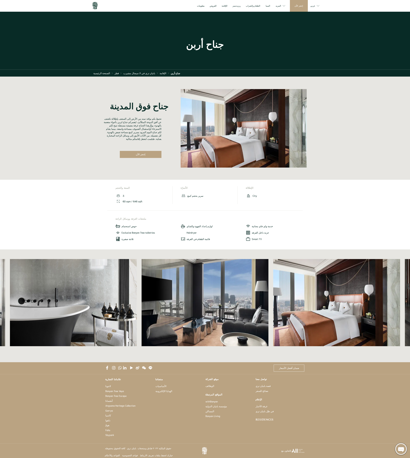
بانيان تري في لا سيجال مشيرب (139, 73)
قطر (117, 73)
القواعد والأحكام (112, 455)
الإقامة (163, 73)
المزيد (278, 5)
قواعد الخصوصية (130, 455)
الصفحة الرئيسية (101, 73)
